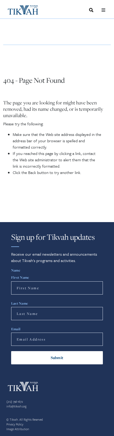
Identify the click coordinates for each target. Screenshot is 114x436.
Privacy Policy (14, 424)
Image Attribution (17, 429)
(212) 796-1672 (14, 401)
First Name (20, 277)
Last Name (19, 303)
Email (15, 329)
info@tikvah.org (16, 406)
